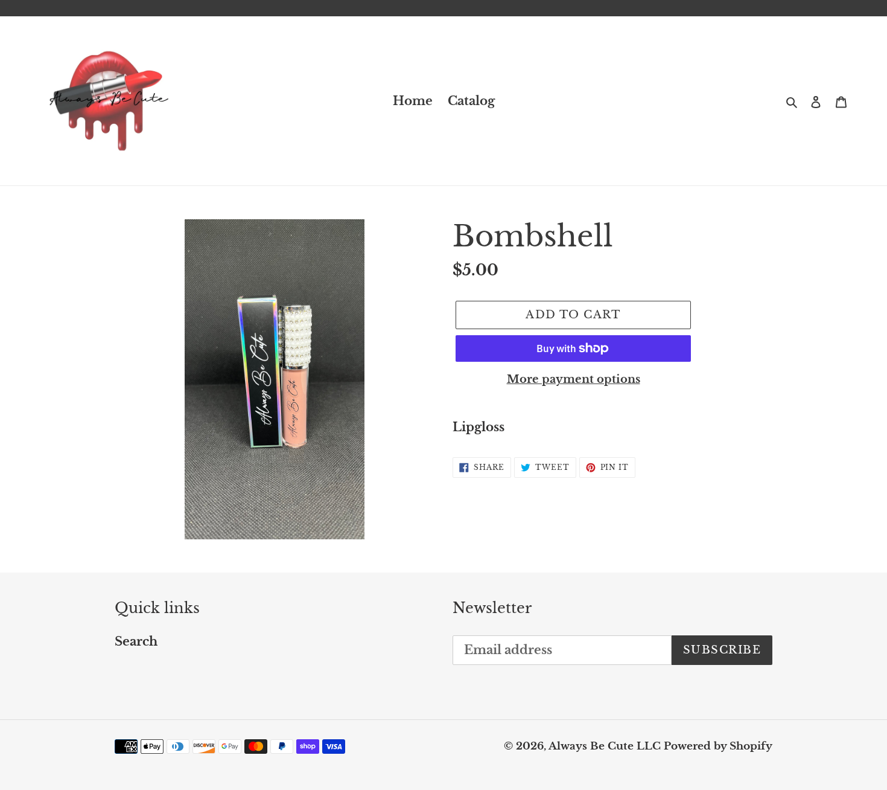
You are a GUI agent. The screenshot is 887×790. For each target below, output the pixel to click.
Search (136, 641)
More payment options (573, 379)
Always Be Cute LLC (604, 746)
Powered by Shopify (718, 746)
